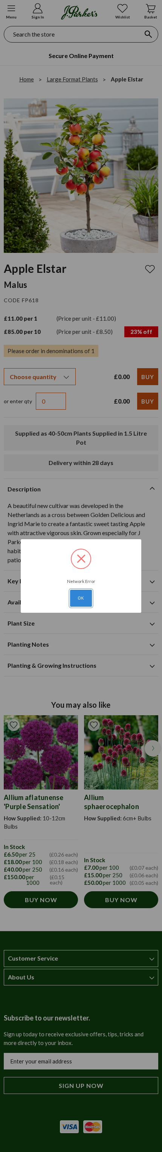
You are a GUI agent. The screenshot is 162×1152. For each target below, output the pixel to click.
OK (81, 598)
